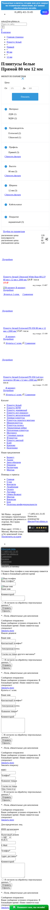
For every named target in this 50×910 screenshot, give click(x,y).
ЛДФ (12, 114)
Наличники (12, 448)
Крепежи (11, 445)
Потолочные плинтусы (18, 430)
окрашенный (16, 222)
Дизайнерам (12, 487)
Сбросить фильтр (13, 156)
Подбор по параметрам (14, 231)
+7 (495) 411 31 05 (9, 551)
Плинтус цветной (15, 440)
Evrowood (14, 133)
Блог (9, 502)
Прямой (13, 152)
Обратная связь (8, 549)
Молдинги (12, 433)
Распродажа (12, 467)
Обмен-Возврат (14, 494)
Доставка (11, 492)
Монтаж (10, 470)
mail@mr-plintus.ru (9, 554)
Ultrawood (14, 137)
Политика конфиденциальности (22, 504)
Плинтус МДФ (14, 408)
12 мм (12, 190)
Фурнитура (12, 438)
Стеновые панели (15, 435)
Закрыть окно (7, 630)
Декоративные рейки (17, 428)
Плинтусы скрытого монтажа (21, 420)
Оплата (10, 489)
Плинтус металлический (18, 415)
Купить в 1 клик (11, 294)
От (6, 88)
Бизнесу (10, 457)
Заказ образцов (14, 462)
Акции (10, 460)
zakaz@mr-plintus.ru (10, 21)
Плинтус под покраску (17, 413)
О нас (9, 482)
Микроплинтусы (15, 423)
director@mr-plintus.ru (38, 521)
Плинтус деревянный (17, 410)
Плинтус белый (14, 405)
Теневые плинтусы (16, 418)
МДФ (12, 118)
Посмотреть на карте (11, 536)
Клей (9, 443)
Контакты (11, 484)
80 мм (12, 171)
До (24, 88)
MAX (44, 12)
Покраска (11, 465)
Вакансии (11, 499)
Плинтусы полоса (15, 425)
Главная (10, 479)
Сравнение (27, 294)
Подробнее (8, 290)
